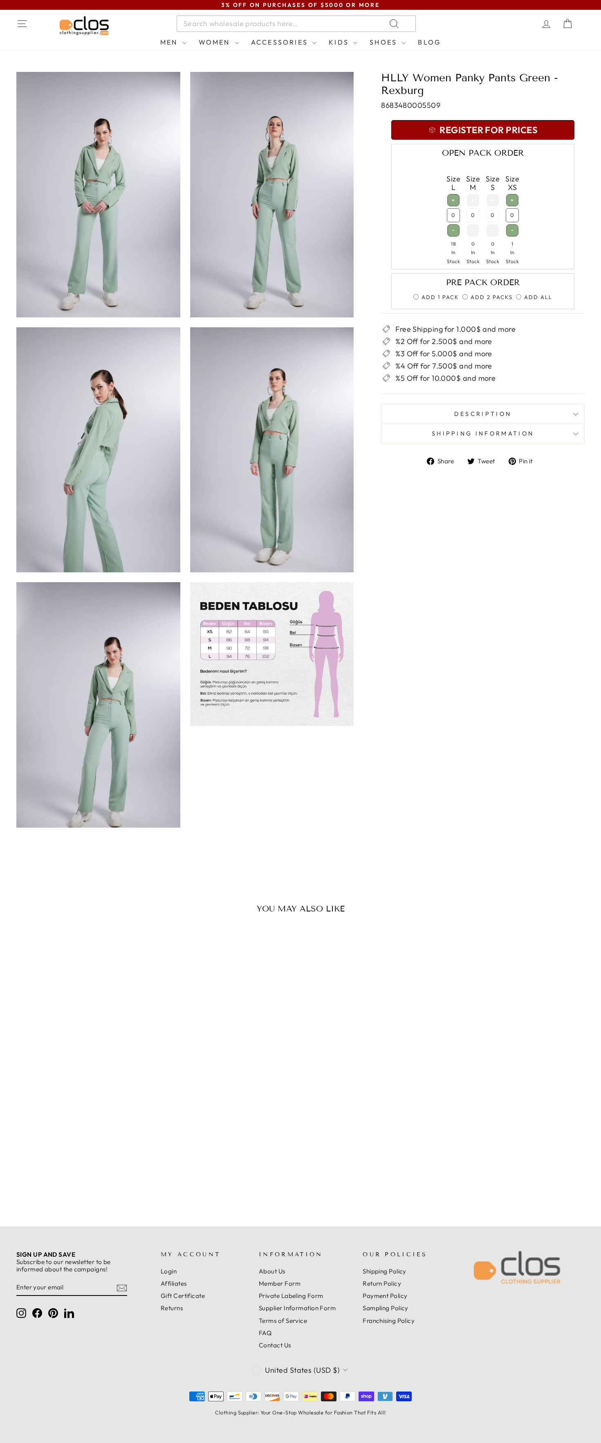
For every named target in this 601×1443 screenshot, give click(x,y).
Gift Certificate (183, 1296)
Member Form (279, 1283)
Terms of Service (283, 1321)
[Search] (492, 23)
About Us (272, 1271)
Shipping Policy (384, 1271)
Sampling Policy (385, 1308)
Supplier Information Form (297, 1308)
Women (216, 42)
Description (483, 414)
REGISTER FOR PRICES (84, 1176)
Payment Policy (385, 1296)
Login (169, 1271)
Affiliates (174, 1283)
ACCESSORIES (280, 42)
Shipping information (483, 433)
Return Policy (382, 1283)
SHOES (384, 42)
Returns (172, 1308)
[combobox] (296, 24)
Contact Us (275, 1345)
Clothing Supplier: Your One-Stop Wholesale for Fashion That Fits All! (300, 1412)
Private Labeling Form (291, 1296)
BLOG (429, 42)
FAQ (265, 1333)
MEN (170, 42)
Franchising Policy (389, 1321)
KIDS (340, 42)
